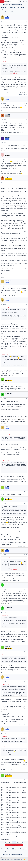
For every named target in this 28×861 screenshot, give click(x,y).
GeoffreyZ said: (5, 61)
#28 (26, 304)
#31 (26, 432)
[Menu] (2, 1)
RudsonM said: (5, 354)
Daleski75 (4, 11)
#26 (26, 182)
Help (22, 859)
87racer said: (4, 615)
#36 (26, 612)
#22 (26, 103)
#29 (26, 384)
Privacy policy (17, 859)
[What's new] (23, 1)
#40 (26, 779)
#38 (26, 681)
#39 (26, 733)
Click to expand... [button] (14, 73)
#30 (26, 398)
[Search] (26, 1)
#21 (26, 21)
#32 (26, 492)
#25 (26, 159)
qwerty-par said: (5, 435)
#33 (26, 503)
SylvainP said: (4, 307)
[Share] (24, 21)
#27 (26, 286)
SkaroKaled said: (5, 746)
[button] (1, 857)
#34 (26, 554)
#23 (26, 119)
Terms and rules (10, 859)
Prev (10, 842)
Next (18, 842)
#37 (26, 652)
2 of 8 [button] (14, 842)
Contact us (3, 859)
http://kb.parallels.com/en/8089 (13, 419)
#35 (26, 589)
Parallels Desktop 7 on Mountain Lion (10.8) (12, 771)
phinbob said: (4, 460)
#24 (26, 142)
